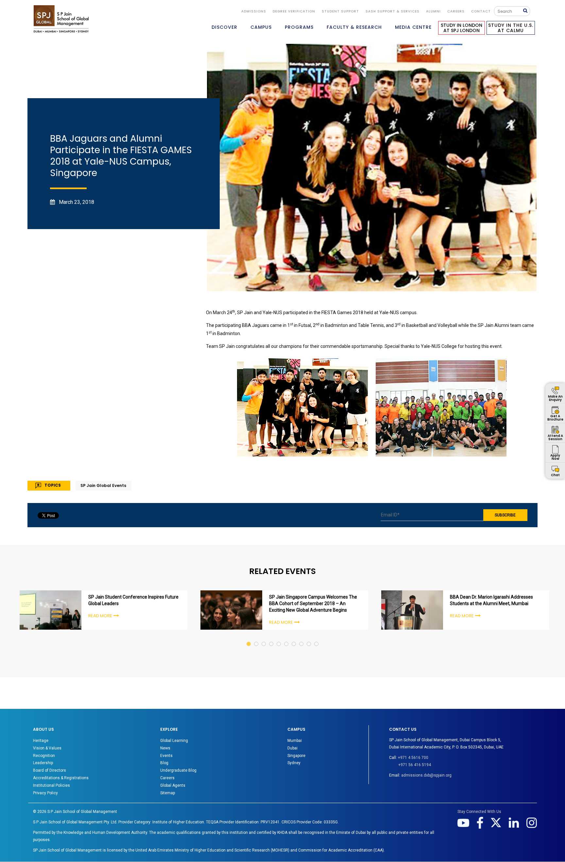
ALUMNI (433, 11)
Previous (6, 610)
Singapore (296, 755)
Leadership (43, 763)
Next (558, 610)
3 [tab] (264, 637)
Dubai (292, 748)
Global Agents (172, 785)
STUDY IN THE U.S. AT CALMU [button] (510, 28)
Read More (100, 616)
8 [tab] (301, 637)
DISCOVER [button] (224, 27)
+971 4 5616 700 (413, 757)
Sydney (293, 763)
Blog (164, 763)
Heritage (40, 740)
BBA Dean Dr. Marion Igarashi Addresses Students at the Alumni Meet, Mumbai (491, 600)
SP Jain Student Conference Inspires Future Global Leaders (133, 600)
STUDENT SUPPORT (340, 11)
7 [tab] (294, 637)
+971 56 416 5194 (414, 765)
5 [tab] (279, 637)
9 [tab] (309, 637)
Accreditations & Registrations (61, 778)
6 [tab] (286, 637)
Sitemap (167, 793)
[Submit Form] (526, 11)
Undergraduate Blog (178, 770)
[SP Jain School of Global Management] (61, 19)
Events (166, 755)
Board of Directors (49, 770)
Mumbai (294, 740)
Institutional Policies (51, 785)
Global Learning (174, 740)
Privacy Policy (45, 793)
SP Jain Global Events (103, 485)
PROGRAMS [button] (299, 27)
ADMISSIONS (253, 11)
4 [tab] (271, 637)
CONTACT (481, 11)
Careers (456, 11)
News (165, 748)
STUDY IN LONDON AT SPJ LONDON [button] (461, 28)
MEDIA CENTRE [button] (413, 27)
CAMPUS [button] (261, 27)
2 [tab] (256, 637)
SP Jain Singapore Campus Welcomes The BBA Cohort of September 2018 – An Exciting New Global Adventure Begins (313, 603)
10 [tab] (316, 637)
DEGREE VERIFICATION (294, 11)
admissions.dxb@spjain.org (426, 775)
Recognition (44, 755)
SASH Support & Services (392, 11)
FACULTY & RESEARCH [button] (354, 27)
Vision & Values (47, 748)
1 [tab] (249, 637)
